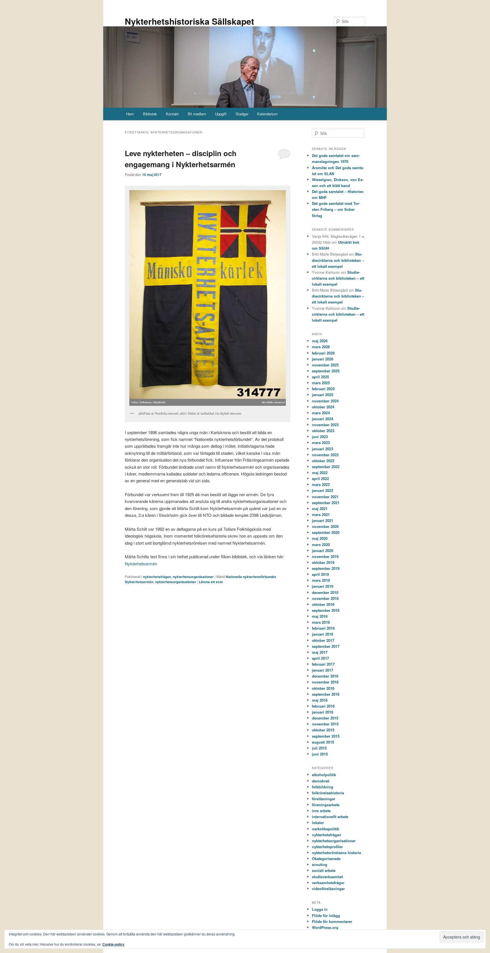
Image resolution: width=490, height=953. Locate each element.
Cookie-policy (113, 944)
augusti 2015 (323, 742)
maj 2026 (320, 340)
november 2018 (325, 598)
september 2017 (325, 646)
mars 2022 (321, 484)
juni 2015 (320, 754)
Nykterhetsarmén (141, 563)
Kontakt (172, 113)
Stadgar (242, 113)
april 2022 (320, 478)
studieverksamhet (327, 876)
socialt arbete (323, 870)
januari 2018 (322, 634)
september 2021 (325, 502)
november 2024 (325, 401)
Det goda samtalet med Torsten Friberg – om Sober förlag (336, 209)
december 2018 (325, 592)
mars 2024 (321, 412)
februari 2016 (323, 706)
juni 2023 (320, 436)
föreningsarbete (325, 804)
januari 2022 (322, 490)
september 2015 (325, 736)
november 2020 (325, 526)
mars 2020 (321, 544)
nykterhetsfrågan (157, 576)
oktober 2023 (323, 430)
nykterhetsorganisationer (193, 576)
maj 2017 (320, 652)
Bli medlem (197, 113)
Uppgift (221, 113)
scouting (319, 864)
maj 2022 (320, 472)
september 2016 (325, 694)
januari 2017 (322, 670)
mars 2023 (321, 442)
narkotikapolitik (325, 828)
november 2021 (325, 496)
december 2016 (325, 676)
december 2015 (325, 718)
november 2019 (325, 556)
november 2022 (325, 454)
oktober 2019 (323, 562)
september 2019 (325, 568)
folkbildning (322, 786)
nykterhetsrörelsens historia (336, 852)
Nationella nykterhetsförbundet (251, 576)
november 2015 (325, 724)
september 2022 (325, 466)
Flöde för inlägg (326, 915)
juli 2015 (319, 748)
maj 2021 (320, 508)
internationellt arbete (330, 816)
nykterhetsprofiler (327, 846)
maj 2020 (320, 538)
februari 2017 (323, 664)
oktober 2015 (323, 730)
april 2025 (320, 376)
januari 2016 (322, 712)
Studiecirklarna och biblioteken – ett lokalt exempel (338, 260)
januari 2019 (322, 586)
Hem (130, 113)
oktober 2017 (323, 640)
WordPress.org (325, 927)
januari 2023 (322, 448)
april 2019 (320, 574)
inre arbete (321, 810)
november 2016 (325, 682)
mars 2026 (321, 346)
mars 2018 (321, 622)
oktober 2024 (323, 406)
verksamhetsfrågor (328, 882)
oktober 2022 (323, 460)
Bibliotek (150, 113)
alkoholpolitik (324, 774)
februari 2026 (323, 353)
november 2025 (325, 365)
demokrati (321, 781)
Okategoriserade (326, 858)
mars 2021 (321, 514)
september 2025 (325, 370)
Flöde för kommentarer (332, 921)
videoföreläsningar (328, 888)
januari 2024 (322, 418)
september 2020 (325, 532)
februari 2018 (323, 628)
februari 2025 (323, 388)
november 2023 (325, 424)
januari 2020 (322, 550)
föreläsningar (323, 798)
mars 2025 (321, 382)
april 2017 (320, 658)
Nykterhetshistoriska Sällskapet (189, 21)
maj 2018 (320, 616)
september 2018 (325, 610)
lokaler (318, 822)
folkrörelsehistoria (328, 792)
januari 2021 (322, 520)
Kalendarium (267, 113)
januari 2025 (322, 394)
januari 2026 (322, 359)
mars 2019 (321, 580)
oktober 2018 (323, 604)
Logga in (320, 909)
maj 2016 (320, 700)
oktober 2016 (323, 688)
